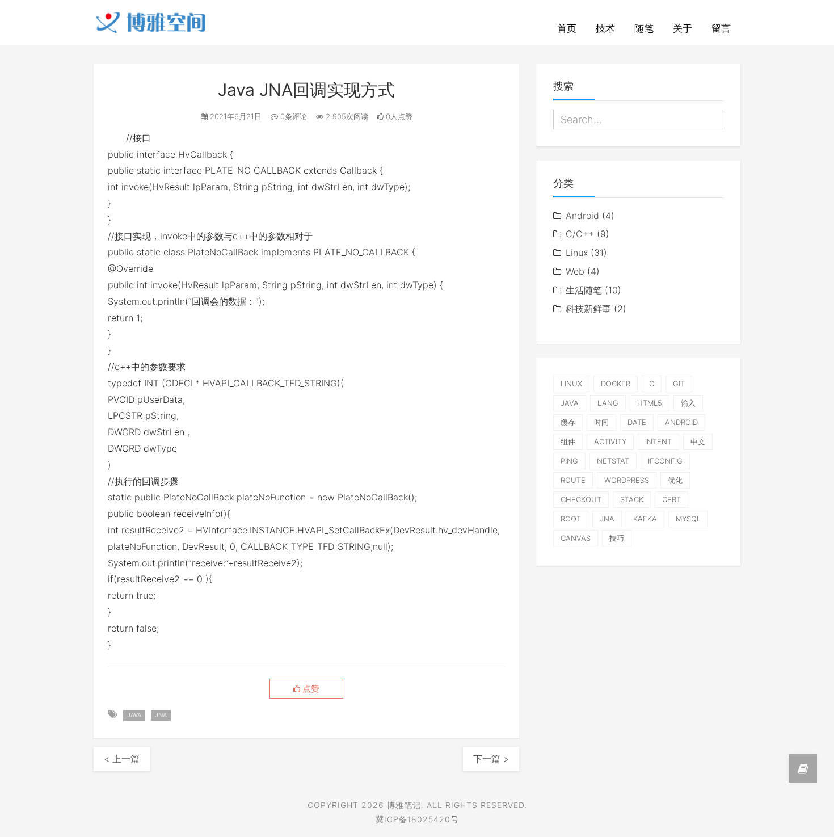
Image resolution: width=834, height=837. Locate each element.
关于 (682, 28)
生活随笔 (584, 290)
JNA (161, 715)
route (573, 480)
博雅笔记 (404, 805)
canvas (576, 537)
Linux (577, 252)
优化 (675, 480)
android (681, 422)
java (134, 715)
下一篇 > (491, 758)
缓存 (568, 422)
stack (631, 499)
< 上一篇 (122, 758)
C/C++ (580, 233)
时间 (601, 422)
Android (582, 215)
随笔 (644, 28)
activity (610, 441)
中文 (697, 441)
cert (671, 499)
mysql (688, 518)
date (636, 422)
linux (571, 383)
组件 (568, 441)
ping (569, 460)
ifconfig (665, 460)
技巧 (616, 537)
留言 (721, 28)
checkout (581, 499)
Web (575, 271)
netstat (613, 460)
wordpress (626, 480)
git (679, 383)
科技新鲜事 (588, 308)
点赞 (309, 689)
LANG (607, 402)
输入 (688, 402)
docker (615, 383)
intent (658, 441)
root (571, 518)
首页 (566, 28)
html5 (649, 402)
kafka (645, 518)
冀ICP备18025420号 (417, 819)
